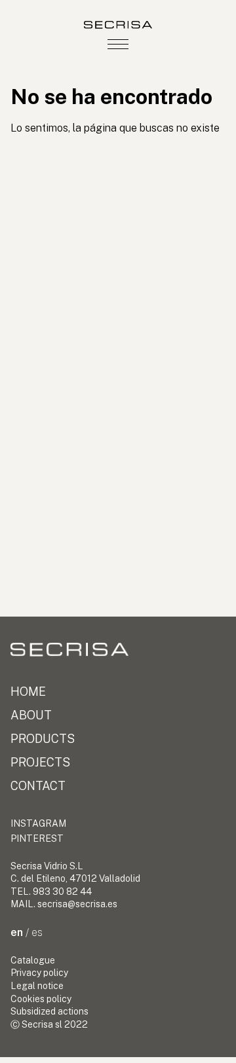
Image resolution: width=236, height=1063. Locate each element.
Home (28, 691)
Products (42, 739)
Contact (38, 786)
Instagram (38, 824)
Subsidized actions (49, 1011)
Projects (40, 762)
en (16, 932)
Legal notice (37, 986)
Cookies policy (40, 999)
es (37, 932)
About (31, 715)
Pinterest (37, 839)
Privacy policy (39, 972)
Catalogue (32, 960)
